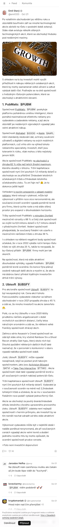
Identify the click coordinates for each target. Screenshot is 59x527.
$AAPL (50, 133)
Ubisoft (35, 289)
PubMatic (20, 109)
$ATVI (6, 368)
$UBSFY (24, 284)
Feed (14, 3)
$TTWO (42, 368)
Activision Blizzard (39, 364)
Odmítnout (9, 523)
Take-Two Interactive (24, 368)
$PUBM (25, 104)
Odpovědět (21, 476)
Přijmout (24, 523)
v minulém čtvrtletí (43, 215)
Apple (41, 133)
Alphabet (20, 133)
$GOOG (31, 133)
